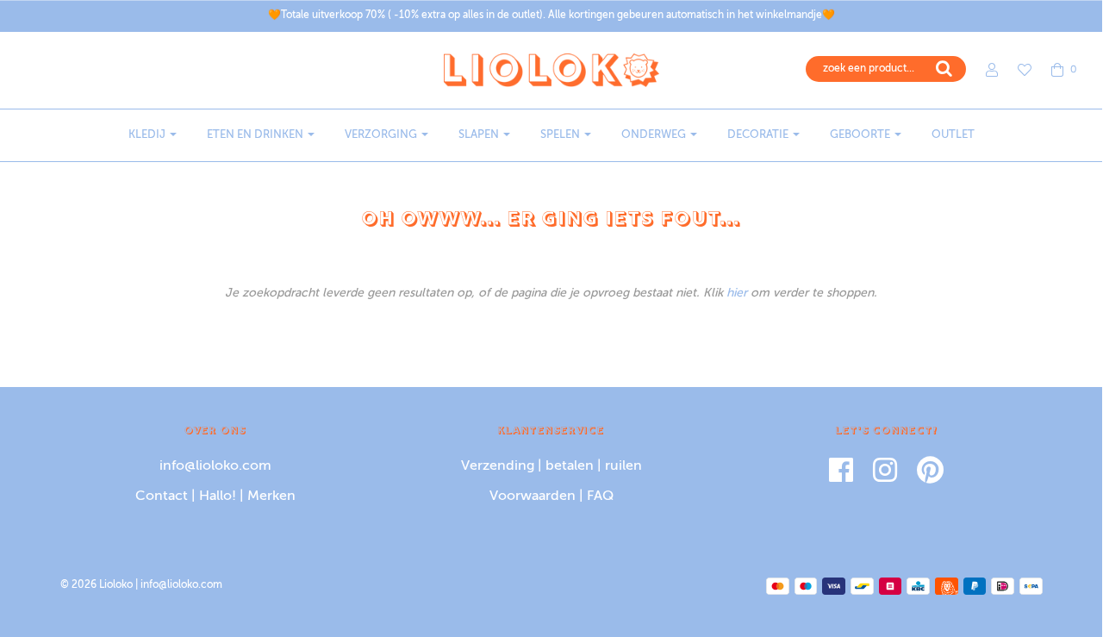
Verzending (497, 466)
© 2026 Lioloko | (100, 585)
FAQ (600, 496)
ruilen (623, 466)
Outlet (953, 135)
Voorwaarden (532, 496)
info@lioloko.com (215, 466)
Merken (271, 496)
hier (736, 293)
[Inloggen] (983, 70)
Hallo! (217, 496)
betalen (569, 466)
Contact (161, 496)
